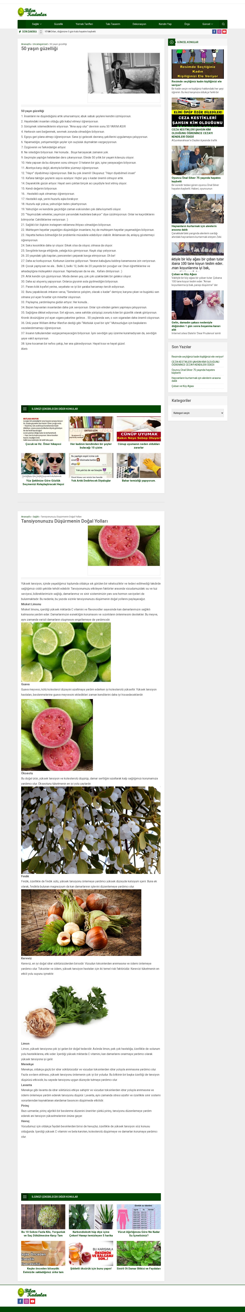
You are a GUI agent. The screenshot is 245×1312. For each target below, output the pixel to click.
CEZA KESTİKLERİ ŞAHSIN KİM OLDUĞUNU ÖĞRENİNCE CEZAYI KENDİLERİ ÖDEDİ (192, 133)
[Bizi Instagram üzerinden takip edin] (219, 31)
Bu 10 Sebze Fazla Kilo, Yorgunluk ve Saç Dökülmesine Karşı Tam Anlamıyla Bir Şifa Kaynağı (43, 1235)
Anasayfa (26, 44)
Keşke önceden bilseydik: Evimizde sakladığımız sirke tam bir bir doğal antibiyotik (43, 1272)
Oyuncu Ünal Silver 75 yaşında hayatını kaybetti (196, 179)
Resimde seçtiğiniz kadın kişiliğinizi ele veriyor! (197, 83)
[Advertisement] (53, 78)
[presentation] (41, 31)
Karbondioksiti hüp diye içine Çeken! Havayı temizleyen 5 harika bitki (91, 1235)
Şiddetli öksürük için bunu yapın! (91, 1268)
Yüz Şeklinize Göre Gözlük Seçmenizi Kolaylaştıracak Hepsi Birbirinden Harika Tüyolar (43, 484)
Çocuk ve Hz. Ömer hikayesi (43, 444)
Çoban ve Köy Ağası (184, 274)
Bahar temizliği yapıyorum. (139, 480)
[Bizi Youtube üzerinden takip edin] (224, 31)
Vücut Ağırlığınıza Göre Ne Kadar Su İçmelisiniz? (139, 1233)
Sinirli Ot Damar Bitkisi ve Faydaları (139, 1268)
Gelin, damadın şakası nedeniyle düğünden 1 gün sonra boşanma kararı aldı (196, 326)
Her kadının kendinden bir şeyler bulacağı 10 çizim (91, 445)
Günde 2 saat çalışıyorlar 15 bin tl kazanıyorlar (71, 31)
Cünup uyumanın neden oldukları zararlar (139, 445)
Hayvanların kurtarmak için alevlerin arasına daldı (194, 228)
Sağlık (36, 516)
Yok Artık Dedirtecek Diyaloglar (91, 480)
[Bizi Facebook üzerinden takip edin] (214, 31)
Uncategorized (40, 44)
